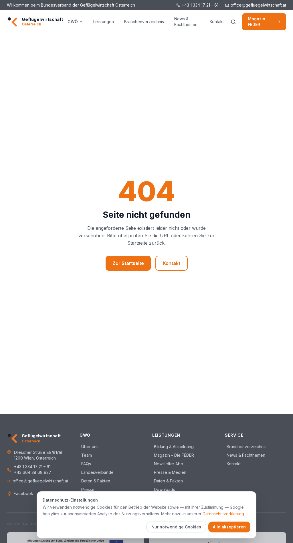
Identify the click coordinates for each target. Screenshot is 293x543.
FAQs (85, 463)
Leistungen (103, 21)
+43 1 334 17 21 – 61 (200, 5)
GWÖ (73, 21)
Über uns (89, 446)
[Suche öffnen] (233, 21)
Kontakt (217, 21)
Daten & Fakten (95, 480)
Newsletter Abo (167, 463)
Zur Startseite (128, 263)
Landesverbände (97, 472)
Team (86, 455)
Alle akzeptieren (229, 526)
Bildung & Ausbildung (173, 446)
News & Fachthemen (185, 21)
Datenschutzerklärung (223, 513)
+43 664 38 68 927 (32, 472)
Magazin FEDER (256, 21)
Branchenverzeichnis (144, 21)
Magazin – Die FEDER (173, 455)
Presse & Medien (169, 472)
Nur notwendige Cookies (176, 526)
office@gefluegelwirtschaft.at (258, 5)
